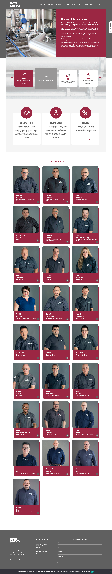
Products (58, 4)
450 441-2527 (40, 549)
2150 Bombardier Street (42, 543)
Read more (26, 140)
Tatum (20, 559)
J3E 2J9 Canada (40, 545)
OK (92, 571)
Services (50, 4)
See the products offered (56, 140)
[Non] (110, 571)
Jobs (79, 4)
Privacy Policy (21, 554)
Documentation (88, 4)
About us (42, 4)
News (73, 4)
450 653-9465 (40, 547)
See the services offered (85, 140)
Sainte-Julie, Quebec (41, 544)
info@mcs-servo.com (41, 551)
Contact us (99, 4)
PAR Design (18, 561)
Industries (66, 4)
